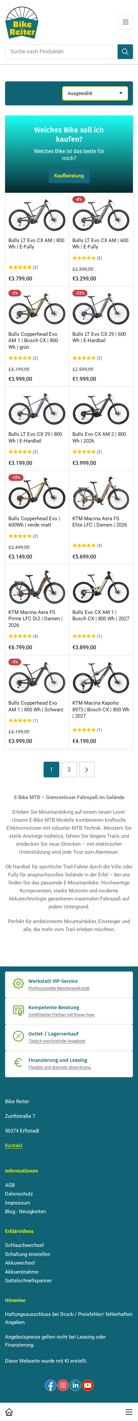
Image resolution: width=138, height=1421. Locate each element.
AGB (10, 1185)
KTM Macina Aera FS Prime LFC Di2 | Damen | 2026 (35, 618)
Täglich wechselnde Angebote (56, 1040)
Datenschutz (19, 1194)
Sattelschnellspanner (28, 1281)
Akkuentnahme (22, 1272)
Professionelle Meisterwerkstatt (58, 988)
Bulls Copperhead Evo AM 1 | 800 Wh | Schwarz (35, 706)
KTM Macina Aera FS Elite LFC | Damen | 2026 (99, 522)
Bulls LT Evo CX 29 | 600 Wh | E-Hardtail (99, 337)
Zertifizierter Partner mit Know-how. (61, 1014)
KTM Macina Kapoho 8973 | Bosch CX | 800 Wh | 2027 (100, 709)
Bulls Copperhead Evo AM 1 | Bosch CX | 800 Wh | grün (33, 340)
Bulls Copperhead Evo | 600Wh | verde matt (34, 522)
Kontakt (13, 1146)
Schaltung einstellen (27, 1254)
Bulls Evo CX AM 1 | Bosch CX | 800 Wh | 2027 (100, 615)
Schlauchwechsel (24, 1245)
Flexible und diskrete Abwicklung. (59, 1067)
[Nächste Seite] (87, 769)
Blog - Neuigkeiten (25, 1212)
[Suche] (125, 52)
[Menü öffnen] (125, 22)
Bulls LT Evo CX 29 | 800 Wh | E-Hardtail (35, 437)
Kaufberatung (69, 176)
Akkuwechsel (20, 1263)
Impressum (17, 1203)
